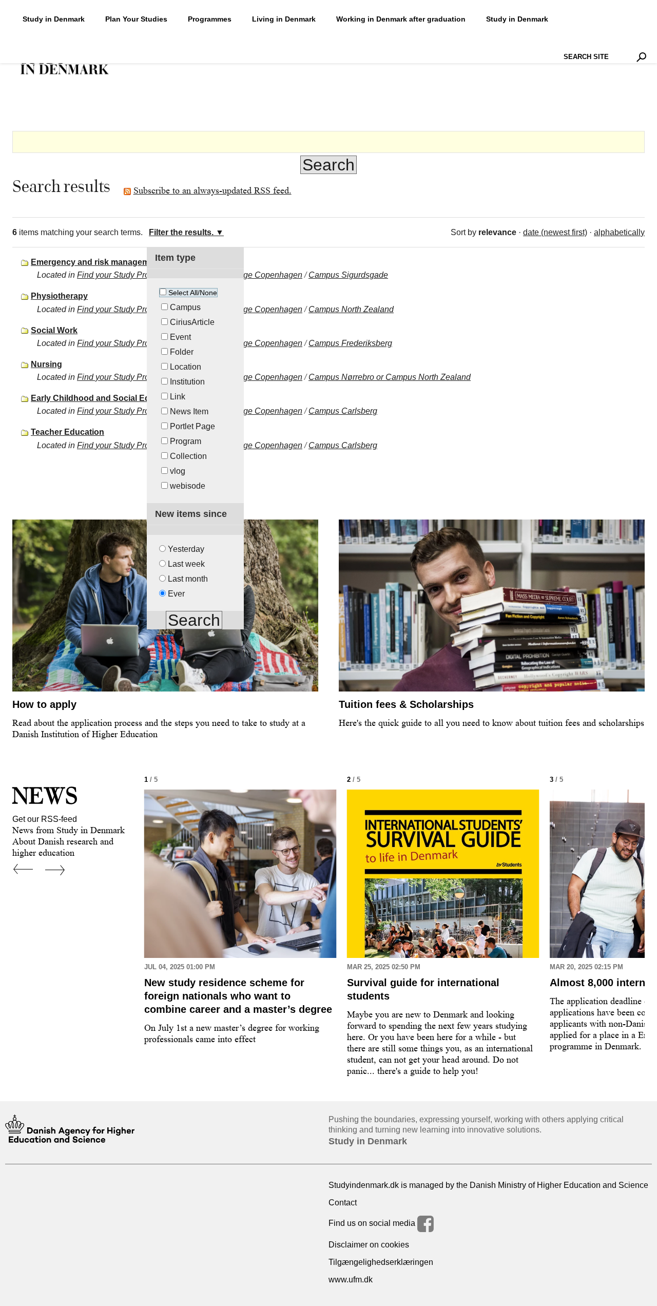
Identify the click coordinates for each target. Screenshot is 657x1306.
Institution (187, 381)
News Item (189, 411)
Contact (342, 1202)
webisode (187, 486)
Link (177, 396)
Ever (176, 593)
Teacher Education (67, 432)
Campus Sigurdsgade (348, 275)
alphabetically (619, 232)
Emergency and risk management (96, 262)
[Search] (641, 57)
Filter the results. (181, 232)
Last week (186, 564)
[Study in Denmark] (65, 64)
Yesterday (186, 549)
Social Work (54, 330)
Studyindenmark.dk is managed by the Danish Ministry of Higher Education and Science (488, 1185)
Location (185, 366)
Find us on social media (372, 1223)
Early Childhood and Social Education (105, 398)
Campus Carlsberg (342, 411)
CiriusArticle (192, 322)
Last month (188, 578)
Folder (182, 352)
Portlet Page (192, 426)
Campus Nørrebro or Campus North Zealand (389, 377)
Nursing (46, 364)
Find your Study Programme (128, 275)
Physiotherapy (59, 296)
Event (180, 337)
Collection (188, 456)
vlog (177, 471)
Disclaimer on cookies (368, 1244)
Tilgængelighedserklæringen (380, 1262)
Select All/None (192, 293)
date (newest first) (555, 232)
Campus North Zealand (351, 309)
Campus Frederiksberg (350, 343)
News (45, 795)
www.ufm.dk (350, 1279)
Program (185, 441)
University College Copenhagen (243, 275)
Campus (185, 307)
